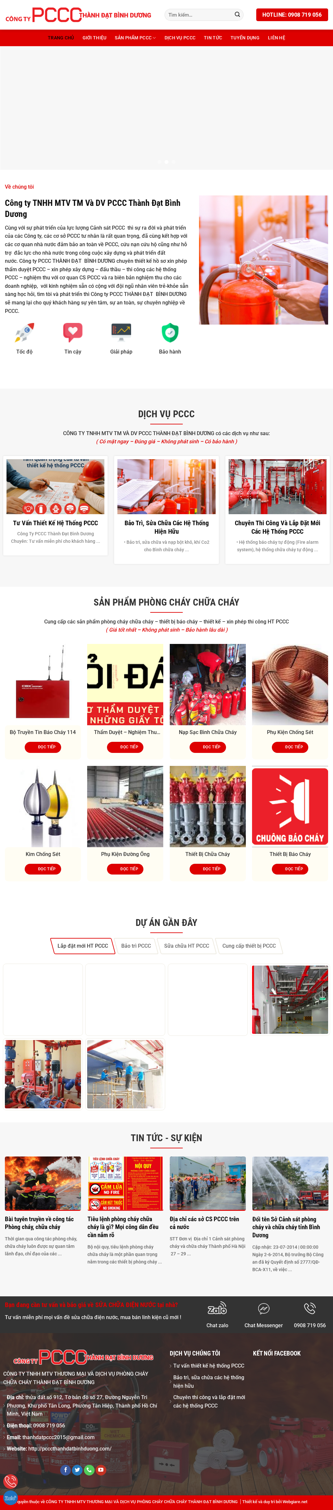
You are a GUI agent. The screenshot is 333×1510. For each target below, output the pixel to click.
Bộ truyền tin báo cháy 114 (43, 732)
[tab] (82, 946)
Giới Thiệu (95, 38)
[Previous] (15, 108)
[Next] (318, 108)
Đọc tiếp (47, 747)
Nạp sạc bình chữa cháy (208, 732)
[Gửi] (237, 14)
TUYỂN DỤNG (245, 38)
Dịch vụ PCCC (180, 38)
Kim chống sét (43, 854)
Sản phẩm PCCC (133, 38)
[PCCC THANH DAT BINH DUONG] (78, 14)
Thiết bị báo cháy (290, 854)
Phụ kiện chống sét (290, 732)
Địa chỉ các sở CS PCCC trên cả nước (204, 1223)
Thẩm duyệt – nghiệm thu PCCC (125, 732)
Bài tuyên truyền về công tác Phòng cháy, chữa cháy (39, 1223)
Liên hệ (276, 38)
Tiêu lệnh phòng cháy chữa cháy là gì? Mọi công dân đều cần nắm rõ (122, 1226)
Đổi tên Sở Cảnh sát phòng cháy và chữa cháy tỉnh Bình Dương (286, 1226)
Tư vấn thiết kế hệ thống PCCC (55, 523)
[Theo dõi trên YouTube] (101, 1470)
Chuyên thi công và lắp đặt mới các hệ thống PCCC (277, 527)
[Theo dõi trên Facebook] (65, 1470)
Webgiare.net (295, 1501)
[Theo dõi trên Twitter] (77, 1470)
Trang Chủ (61, 38)
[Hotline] (10, 1481)
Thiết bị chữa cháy (207, 854)
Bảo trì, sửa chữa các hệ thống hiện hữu (167, 527)
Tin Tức (213, 38)
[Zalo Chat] (10, 1497)
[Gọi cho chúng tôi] (89, 1470)
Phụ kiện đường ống (125, 854)
